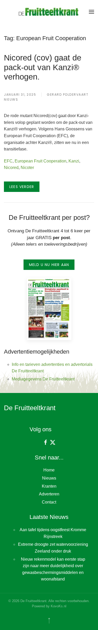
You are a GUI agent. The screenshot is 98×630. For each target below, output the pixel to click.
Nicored (11, 167)
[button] (91, 12)
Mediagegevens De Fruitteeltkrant (43, 379)
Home (49, 470)
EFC (8, 161)
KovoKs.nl (58, 606)
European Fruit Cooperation (40, 161)
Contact (49, 502)
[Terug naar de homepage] (49, 12)
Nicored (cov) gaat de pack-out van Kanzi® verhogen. (42, 67)
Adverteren (49, 494)
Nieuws (11, 99)
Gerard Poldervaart (67, 94)
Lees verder (21, 186)
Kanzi (73, 161)
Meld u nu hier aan (49, 264)
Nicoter (27, 167)
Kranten (49, 486)
